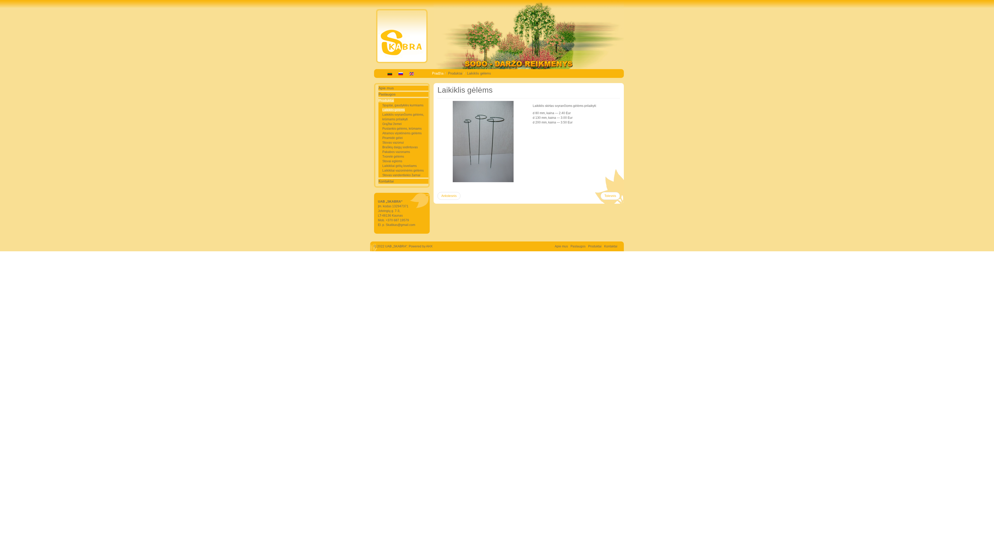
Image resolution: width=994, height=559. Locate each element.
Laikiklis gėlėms (393, 110)
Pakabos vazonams (396, 152)
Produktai (386, 100)
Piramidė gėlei (392, 138)
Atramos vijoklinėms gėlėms (402, 133)
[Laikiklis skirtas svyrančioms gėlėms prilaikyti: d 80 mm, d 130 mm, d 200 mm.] (483, 141)
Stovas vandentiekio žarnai (401, 175)
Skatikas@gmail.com (400, 225)
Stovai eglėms (392, 161)
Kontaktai (386, 181)
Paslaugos (387, 94)
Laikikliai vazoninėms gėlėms (403, 170)
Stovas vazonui (393, 142)
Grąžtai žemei (392, 124)
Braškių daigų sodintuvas (400, 147)
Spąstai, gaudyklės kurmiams (402, 105)
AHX (429, 246)
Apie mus (386, 88)
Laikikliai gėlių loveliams (399, 166)
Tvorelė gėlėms (393, 156)
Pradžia (437, 73)
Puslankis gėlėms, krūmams (402, 128)
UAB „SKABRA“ (396, 246)
